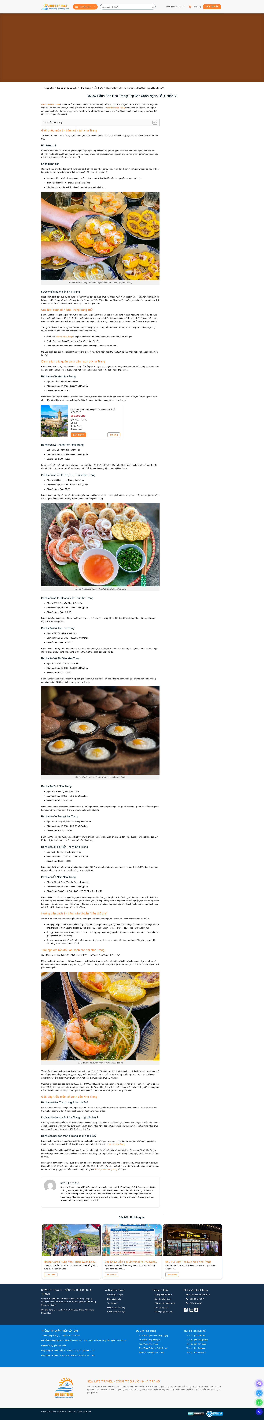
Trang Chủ (48, 87)
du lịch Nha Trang (117, 1144)
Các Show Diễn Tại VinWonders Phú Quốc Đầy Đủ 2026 (130, 1261)
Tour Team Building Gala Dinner (153, 1348)
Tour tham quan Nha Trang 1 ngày (153, 1335)
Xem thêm (50, 1274)
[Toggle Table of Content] (153, 122)
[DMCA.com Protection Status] (196, 1413)
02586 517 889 (197, 1299)
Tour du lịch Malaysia (196, 1352)
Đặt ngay (78, 435)
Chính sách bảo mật (116, 1311)
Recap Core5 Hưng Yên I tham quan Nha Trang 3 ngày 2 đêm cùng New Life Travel (70, 1261)
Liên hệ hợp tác (162, 1307)
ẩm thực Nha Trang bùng (106, 1169)
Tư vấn (114, 435)
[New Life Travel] (55, 7)
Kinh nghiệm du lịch (67, 87)
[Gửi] (153, 6)
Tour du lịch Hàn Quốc (196, 1343)
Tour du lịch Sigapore (195, 1348)
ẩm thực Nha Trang (116, 107)
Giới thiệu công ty (115, 1294)
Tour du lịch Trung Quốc (197, 1339)
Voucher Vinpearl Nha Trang (151, 1352)
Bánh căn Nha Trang (50, 104)
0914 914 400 (196, 1303)
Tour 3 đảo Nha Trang (148, 1343)
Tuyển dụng (112, 1303)
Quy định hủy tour (163, 1299)
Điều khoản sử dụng (116, 1307)
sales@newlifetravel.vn (199, 1294)
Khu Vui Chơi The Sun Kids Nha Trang (188, 1261)
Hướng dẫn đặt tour (163, 1294)
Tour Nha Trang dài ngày (149, 1339)
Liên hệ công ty (114, 1299)
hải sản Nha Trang (64, 336)
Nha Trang (85, 87)
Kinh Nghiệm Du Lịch (175, 6)
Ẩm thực (98, 87)
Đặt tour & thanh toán (165, 1303)
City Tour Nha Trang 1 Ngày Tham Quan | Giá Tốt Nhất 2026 (93, 411)
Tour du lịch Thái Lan (195, 1335)
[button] (85, 6)
